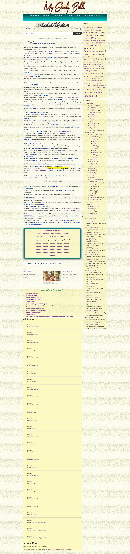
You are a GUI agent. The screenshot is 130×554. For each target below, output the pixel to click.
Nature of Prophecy (31, 295)
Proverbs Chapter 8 (92, 232)
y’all (44, 116)
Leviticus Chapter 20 (32, 412)
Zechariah (95, 156)
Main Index (33, 15)
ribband (73, 210)
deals (62, 79)
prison (40, 195)
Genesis (91, 210)
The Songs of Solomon (95, 130)
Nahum (94, 150)
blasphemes (42, 170)
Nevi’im (88, 132)
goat (27, 142)
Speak (28, 47)
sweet (61, 53)
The (43, 198)
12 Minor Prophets (94, 134)
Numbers (92, 213)
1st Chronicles (93, 111)
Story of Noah (99, 76)
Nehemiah (95, 152)
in (71, 51)
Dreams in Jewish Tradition (33, 297)
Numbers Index (56, 230)
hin (42, 62)
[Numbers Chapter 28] (52, 276)
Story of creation (100, 61)
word (44, 176)
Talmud (88, 203)
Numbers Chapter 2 (32, 381)
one (75, 140)
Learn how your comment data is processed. (58, 549)
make (33, 51)
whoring (38, 218)
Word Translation (94, 201)
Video (78, 15)
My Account (59, 19)
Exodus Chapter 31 (32, 467)
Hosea (94, 141)
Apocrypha (46, 15)
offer (34, 121)
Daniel (91, 114)
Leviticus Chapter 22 (32, 404)
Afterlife (91, 177)
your (44, 53)
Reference (58, 15)
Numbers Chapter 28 (48, 282)
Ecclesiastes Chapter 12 (93, 292)
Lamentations (93, 123)
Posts (98, 15)
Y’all (28, 121)
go (34, 218)
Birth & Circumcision (95, 179)
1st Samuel (92, 161)
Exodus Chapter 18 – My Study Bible (36, 530)
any (32, 154)
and (61, 220)
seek (52, 216)
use (31, 218)
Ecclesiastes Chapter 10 (93, 303)
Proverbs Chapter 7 (92, 238)
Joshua (91, 172)
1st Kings (92, 159)
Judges (91, 174)
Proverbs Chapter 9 (92, 227)
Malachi (94, 147)
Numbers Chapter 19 (32, 357)
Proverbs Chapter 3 (92, 259)
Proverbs (92, 125)
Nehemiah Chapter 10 (32, 342)
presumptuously (51, 168)
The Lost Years (30, 301)
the (77, 53)
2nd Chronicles (93, 112)
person (33, 168)
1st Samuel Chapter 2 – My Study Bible (37, 538)
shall (31, 57)
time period (75, 97)
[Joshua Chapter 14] (73, 274)
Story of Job (89, 68)
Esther (91, 118)
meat (60, 57)
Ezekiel (91, 166)
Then (27, 57)
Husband (95, 186)
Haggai (94, 139)
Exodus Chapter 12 (32, 428)
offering (39, 51)
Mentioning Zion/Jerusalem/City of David (94, 51)
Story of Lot (91, 73)
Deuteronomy (93, 206)
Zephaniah (95, 157)
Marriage (91, 185)
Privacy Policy (88, 15)
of (48, 121)
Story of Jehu (87, 66)
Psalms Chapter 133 (92, 283)
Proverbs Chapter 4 (92, 254)
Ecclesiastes (92, 116)
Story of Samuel (97, 78)
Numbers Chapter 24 (32, 451)
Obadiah (94, 154)
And (27, 51)
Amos (94, 136)
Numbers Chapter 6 (32, 373)
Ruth (90, 129)
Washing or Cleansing (95, 197)
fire (44, 51)
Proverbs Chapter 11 (92, 218)
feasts (51, 53)
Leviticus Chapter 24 (32, 498)
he (33, 57)
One (28, 102)
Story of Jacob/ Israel (99, 64)
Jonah (94, 145)
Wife (93, 188)
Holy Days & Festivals (95, 183)
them (50, 208)
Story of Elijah (88, 62)
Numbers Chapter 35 (32, 475)
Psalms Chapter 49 (91, 286)
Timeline (71, 19)
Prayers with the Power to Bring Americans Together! (41, 305)
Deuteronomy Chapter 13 (33, 459)
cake (40, 121)
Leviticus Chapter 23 (32, 397)
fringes (66, 208)
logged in (33, 546)
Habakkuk (95, 138)
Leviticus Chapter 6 (32, 420)
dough (53, 121)
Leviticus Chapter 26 (32, 389)
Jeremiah (92, 170)
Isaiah (91, 168)
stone (78, 198)
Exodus (91, 208)
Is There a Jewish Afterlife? (33, 312)
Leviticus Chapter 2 (32, 444)
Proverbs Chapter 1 (91, 270)
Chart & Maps (93, 181)
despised (38, 176)
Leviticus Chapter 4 (32, 514)
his (41, 57)
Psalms (91, 127)
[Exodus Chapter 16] (33, 274)
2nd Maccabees (93, 107)
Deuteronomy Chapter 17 (33, 436)
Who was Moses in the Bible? (34, 299)
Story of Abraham (98, 59)
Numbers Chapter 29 (32, 483)
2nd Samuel (92, 165)
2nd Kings (92, 163)
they (60, 186)
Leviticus (91, 212)
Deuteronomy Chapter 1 (33, 334)
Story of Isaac (88, 64)
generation (63, 133)
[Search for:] (48, 33)
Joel (93, 143)
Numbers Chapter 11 (32, 365)
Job (90, 121)
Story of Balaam (89, 61)
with (30, 60)
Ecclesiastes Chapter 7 (92, 324)
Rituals (91, 194)
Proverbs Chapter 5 (92, 249)
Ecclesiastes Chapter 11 (33, 326)
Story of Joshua (93, 71)
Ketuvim (88, 109)
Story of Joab (97, 66)
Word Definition (93, 199)
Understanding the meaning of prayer (36, 303)
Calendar (70, 15)
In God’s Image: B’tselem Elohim (35, 308)
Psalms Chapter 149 (92, 277)
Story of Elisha (98, 62)
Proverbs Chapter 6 (92, 241)
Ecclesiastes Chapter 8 (93, 317)
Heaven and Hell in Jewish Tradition (36, 310)
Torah (88, 204)
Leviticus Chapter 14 (32, 506)
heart (63, 216)
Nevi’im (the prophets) (32, 293)
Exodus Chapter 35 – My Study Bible (36, 522)
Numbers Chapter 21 (32, 350)
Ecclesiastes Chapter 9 (93, 310)
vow (25, 53)
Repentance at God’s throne (34, 306)
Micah (94, 148)
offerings (29, 76)
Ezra (90, 120)
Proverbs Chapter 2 (92, 265)
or (40, 53)
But (28, 168)
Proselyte (92, 192)
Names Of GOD (93, 190)
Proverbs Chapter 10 (92, 222)
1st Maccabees (93, 105)
